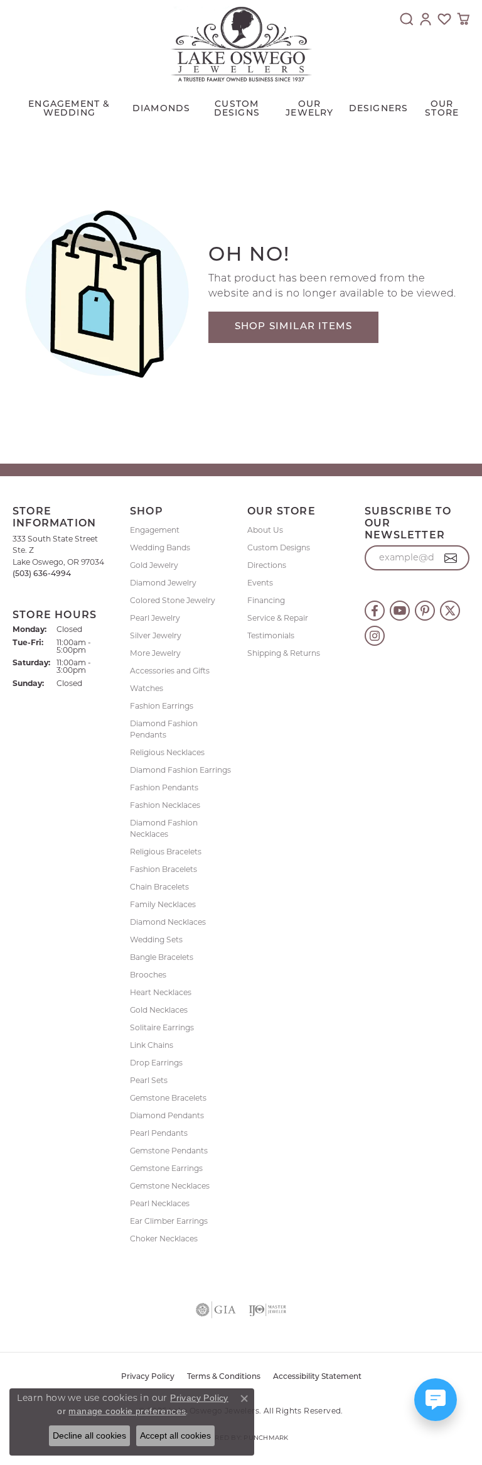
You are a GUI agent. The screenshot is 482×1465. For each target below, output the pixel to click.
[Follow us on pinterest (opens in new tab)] (425, 611)
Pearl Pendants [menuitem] (159, 1133)
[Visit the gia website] (216, 1309)
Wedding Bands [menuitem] (160, 547)
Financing (266, 600)
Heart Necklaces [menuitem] (160, 992)
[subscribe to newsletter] (451, 558)
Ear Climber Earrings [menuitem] (169, 1221)
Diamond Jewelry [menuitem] (163, 582)
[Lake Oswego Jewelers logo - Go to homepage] (241, 44)
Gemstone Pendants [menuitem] (169, 1150)
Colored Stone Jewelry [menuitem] (172, 600)
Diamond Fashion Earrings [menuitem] (180, 770)
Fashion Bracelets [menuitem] (163, 869)
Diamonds (161, 109)
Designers (379, 109)
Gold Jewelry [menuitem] (154, 565)
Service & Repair (277, 618)
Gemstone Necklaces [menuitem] (170, 1185)
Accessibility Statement (317, 1377)
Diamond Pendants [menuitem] (167, 1115)
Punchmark (266, 1438)
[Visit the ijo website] (267, 1309)
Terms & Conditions (223, 1377)
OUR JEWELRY (309, 109)
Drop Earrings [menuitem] (156, 1062)
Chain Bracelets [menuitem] (159, 886)
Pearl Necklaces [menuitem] (160, 1203)
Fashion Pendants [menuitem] (164, 787)
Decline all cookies (89, 1435)
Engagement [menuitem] (154, 530)
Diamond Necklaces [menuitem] (168, 922)
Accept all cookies (175, 1435)
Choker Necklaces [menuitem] (164, 1238)
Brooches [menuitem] (148, 974)
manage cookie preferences (127, 1411)
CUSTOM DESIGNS (237, 109)
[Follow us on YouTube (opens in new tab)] (400, 611)
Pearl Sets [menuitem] (149, 1080)
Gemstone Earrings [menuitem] (166, 1168)
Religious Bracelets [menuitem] (165, 851)
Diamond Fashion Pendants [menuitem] (164, 729)
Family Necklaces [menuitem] (163, 904)
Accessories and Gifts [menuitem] (170, 670)
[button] (406, 18)
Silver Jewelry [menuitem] (155, 635)
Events (260, 582)
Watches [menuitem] (146, 688)
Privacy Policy (147, 1377)
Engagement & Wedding (69, 109)
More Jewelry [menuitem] (155, 653)
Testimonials (270, 635)
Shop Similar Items (294, 327)
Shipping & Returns (283, 653)
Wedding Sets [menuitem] (156, 939)
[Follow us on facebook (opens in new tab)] (375, 611)
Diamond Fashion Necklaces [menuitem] (164, 828)
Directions (266, 565)
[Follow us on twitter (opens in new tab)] (450, 611)
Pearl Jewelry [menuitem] (155, 618)
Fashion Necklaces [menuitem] (165, 805)
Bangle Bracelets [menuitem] (161, 957)
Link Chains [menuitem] (151, 1045)
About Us (265, 530)
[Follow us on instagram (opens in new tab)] (375, 636)
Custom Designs (278, 547)
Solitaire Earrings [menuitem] (162, 1027)
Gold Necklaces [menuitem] (159, 1010)
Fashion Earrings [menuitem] (161, 706)
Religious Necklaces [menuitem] (167, 752)
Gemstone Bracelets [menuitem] (168, 1098)
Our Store (442, 109)
